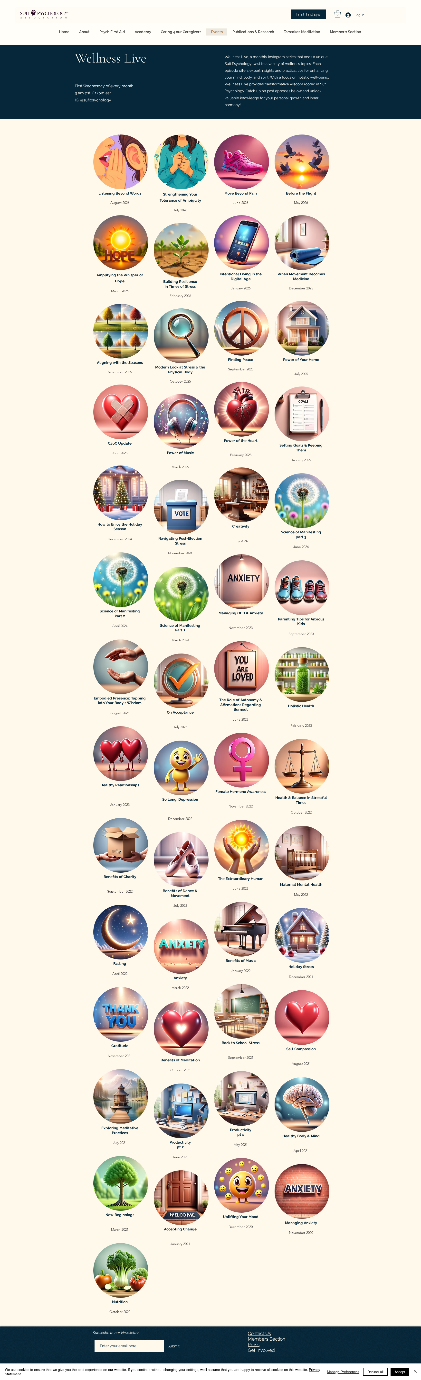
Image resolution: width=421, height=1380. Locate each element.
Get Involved (261, 1350)
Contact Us (259, 1333)
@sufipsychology (95, 100)
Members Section (266, 1339)
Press (253, 1344)
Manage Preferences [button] (343, 1371)
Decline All (375, 1371)
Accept (400, 1371)
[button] (338, 14)
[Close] (415, 1371)
